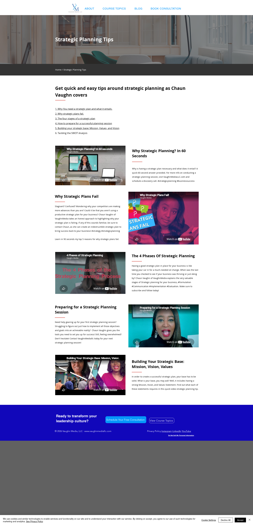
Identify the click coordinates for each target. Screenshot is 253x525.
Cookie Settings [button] (208, 520)
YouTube (186, 431)
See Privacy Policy (34, 521)
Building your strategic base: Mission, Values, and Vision (88, 128)
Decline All (225, 520)
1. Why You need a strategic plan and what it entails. (83, 109)
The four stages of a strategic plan (76, 118)
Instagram (166, 431)
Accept (240, 520)
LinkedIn (176, 431)
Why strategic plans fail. (71, 113)
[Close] (249, 520)
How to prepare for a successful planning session (85, 123)
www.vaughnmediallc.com (97, 431)
